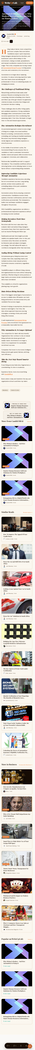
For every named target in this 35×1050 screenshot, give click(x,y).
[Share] (26, 1046)
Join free (29, 3)
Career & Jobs (15, 390)
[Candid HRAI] (3, 36)
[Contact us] (30, 1046)
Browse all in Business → (25, 765)
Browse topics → (27, 512)
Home (2, 7)
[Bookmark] (21, 1046)
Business (7, 7)
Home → (30, 939)
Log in (22, 3)
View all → (29, 421)
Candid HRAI (10, 34)
